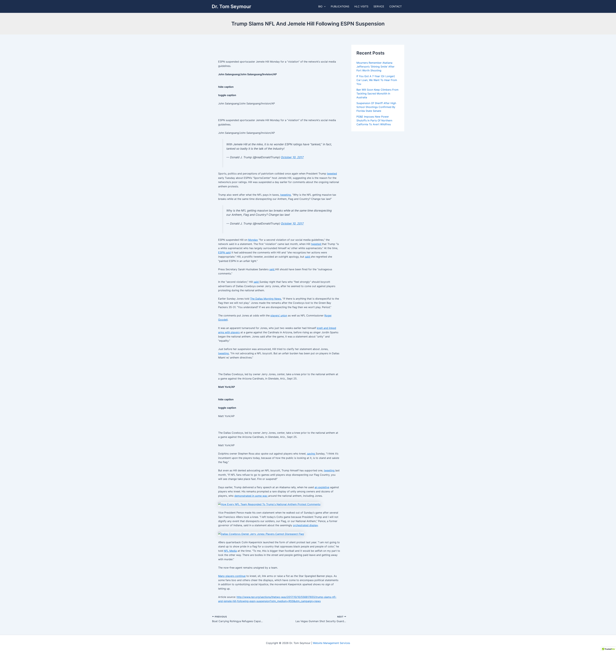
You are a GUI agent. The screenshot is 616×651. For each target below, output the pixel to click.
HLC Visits (361, 6)
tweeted (332, 173)
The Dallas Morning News (265, 298)
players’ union (278, 315)
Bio (320, 6)
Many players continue (232, 576)
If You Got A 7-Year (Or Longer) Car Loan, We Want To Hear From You (376, 80)
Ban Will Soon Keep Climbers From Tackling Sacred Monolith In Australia (377, 93)
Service (378, 6)
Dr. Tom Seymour (231, 6)
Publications (340, 6)
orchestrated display (305, 525)
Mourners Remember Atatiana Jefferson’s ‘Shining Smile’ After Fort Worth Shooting (375, 66)
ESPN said (224, 252)
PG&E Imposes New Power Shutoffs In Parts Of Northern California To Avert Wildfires (374, 120)
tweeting (285, 194)
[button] (324, 6)
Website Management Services (331, 643)
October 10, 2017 (292, 157)
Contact (395, 6)
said (308, 256)
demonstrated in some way (251, 495)
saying (311, 453)
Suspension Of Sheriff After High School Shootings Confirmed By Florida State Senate (376, 107)
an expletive (322, 487)
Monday (253, 239)
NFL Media (230, 550)
